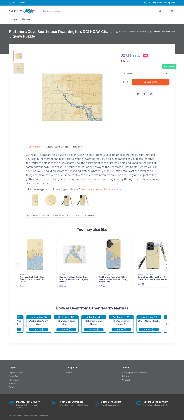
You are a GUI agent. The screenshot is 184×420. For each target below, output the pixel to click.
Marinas (26, 19)
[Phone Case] (66, 200)
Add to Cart (152, 82)
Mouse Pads (14, 376)
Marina (69, 215)
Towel (22, 274)
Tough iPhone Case (106, 274)
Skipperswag (43, 415)
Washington (89, 215)
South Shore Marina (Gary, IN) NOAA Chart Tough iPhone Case (153, 278)
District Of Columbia (41, 215)
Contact (126, 380)
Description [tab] (34, 146)
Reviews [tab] (77, 146)
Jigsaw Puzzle (58, 215)
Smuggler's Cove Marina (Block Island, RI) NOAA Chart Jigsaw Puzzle (73, 279)
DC (28, 215)
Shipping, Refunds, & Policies (134, 373)
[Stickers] (50, 200)
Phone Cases (14, 380)
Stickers (12, 383)
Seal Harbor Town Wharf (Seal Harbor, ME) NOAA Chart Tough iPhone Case (113, 279)
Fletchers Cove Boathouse (163, 32)
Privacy (125, 376)
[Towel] (34, 200)
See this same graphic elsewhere (100, 189)
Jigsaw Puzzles (16, 373)
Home (14, 19)
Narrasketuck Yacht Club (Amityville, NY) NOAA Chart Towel (33, 279)
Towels (12, 387)
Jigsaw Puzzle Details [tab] (57, 146)
